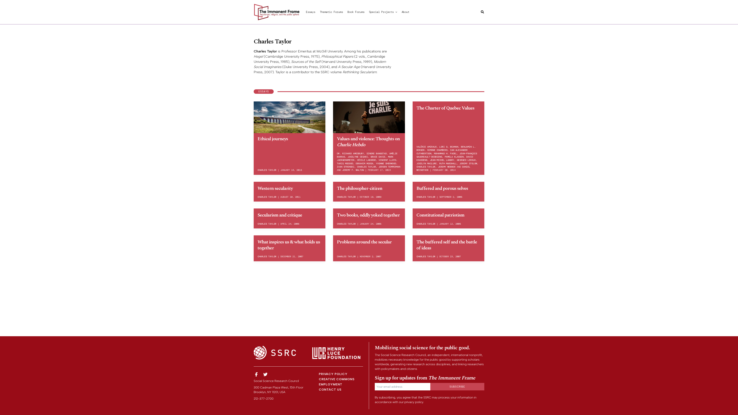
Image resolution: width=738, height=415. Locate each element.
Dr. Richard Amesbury (350, 153)
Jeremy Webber (446, 166)
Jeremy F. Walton (353, 170)
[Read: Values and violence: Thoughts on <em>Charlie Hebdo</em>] (369, 116)
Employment (330, 384)
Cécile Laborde (366, 160)
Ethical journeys (273, 138)
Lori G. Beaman (448, 146)
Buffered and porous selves (442, 188)
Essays (310, 12)
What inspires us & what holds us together (289, 245)
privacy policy (413, 402)
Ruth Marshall (448, 163)
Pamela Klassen (454, 156)
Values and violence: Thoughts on (368, 141)
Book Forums (355, 12)
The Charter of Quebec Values (445, 108)
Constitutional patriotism (440, 215)
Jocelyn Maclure (426, 163)
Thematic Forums (331, 12)
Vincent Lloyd (387, 160)
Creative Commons (337, 379)
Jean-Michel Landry (442, 160)
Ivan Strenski (345, 166)
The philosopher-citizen (359, 188)
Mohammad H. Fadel (445, 153)
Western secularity (275, 188)
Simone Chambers (437, 150)
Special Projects (381, 12)
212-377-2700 (263, 398)
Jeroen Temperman (389, 166)
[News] (256, 374)
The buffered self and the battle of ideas (446, 245)
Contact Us (330, 389)
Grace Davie (378, 156)
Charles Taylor (267, 170)
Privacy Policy (333, 374)
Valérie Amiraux (426, 146)
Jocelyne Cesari (358, 156)
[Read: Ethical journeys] (289, 116)
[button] (395, 12)
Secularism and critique (280, 215)
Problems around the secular (364, 242)
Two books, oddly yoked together (368, 215)
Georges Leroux (466, 160)
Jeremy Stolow (468, 163)
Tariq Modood (345, 163)
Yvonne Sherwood (386, 163)
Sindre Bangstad (377, 153)
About (405, 12)
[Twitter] (265, 374)
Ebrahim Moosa (364, 163)
